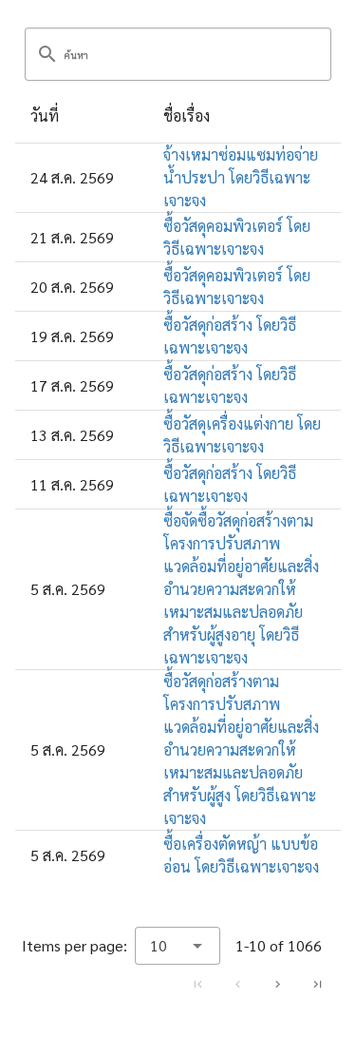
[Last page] (317, 985)
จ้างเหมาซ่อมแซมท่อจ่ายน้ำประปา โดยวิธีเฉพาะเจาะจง (240, 177)
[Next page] (277, 985)
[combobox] (177, 946)
